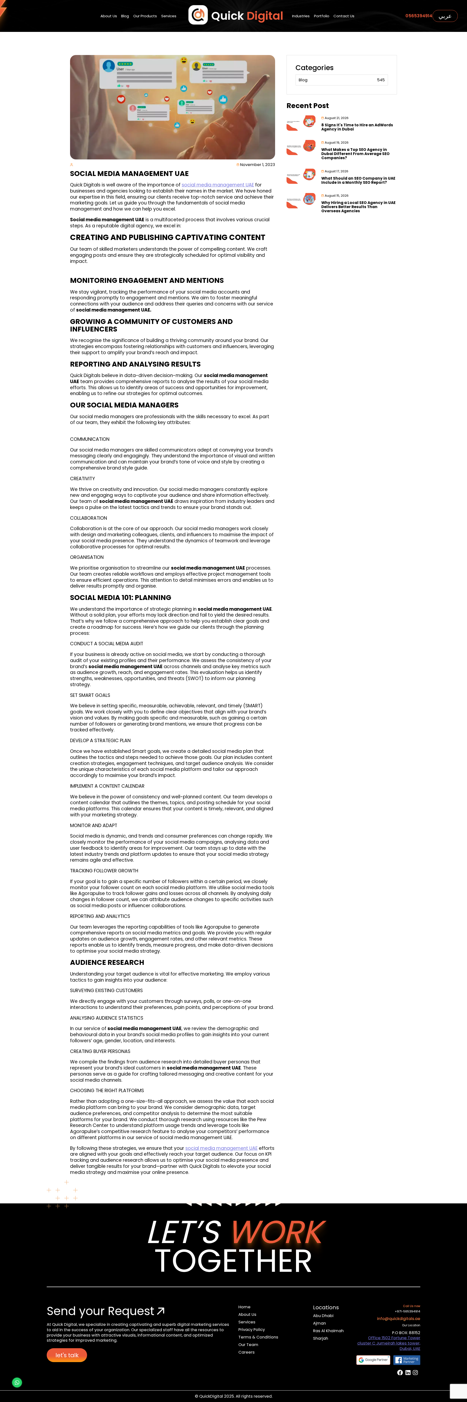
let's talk (67, 1355)
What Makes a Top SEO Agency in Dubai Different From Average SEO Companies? (355, 153)
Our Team (248, 1344)
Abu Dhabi (323, 1316)
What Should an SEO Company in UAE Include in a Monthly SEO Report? (358, 180)
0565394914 (418, 16)
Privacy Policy (251, 1329)
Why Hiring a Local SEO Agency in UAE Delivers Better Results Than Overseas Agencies (358, 206)
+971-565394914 (407, 1311)
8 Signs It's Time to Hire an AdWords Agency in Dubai (357, 127)
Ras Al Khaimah (328, 1331)
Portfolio (321, 15)
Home (244, 1307)
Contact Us (343, 15)
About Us (108, 15)
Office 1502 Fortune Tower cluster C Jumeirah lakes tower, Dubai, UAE (388, 1343)
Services (168, 15)
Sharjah (320, 1338)
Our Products (145, 15)
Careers (246, 1352)
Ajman (319, 1323)
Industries (301, 15)
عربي (445, 16)
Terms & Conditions (258, 1337)
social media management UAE (218, 185)
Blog (125, 15)
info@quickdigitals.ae (398, 1318)
